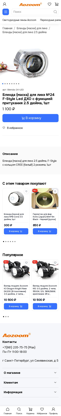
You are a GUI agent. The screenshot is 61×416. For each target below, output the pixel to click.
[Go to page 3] (8, 241)
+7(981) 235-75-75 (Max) (18, 347)
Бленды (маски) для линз (32, 28)
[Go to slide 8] (18, 83)
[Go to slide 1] (2, 83)
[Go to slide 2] (4, 83)
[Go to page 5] (12, 241)
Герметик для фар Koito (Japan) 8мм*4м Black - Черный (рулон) (44, 217)
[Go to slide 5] (11, 83)
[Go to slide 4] (9, 83)
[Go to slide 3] (7, 83)
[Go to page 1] (3, 241)
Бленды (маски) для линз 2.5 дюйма (24, 32)
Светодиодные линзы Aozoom (19, 20)
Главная (7, 28)
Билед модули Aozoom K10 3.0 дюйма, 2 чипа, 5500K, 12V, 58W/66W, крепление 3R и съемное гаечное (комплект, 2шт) (45, 290)
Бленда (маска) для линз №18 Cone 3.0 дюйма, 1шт (14, 217)
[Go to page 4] (10, 241)
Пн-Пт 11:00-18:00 (14, 352)
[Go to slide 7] (16, 83)
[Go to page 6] (14, 241)
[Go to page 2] (5, 241)
